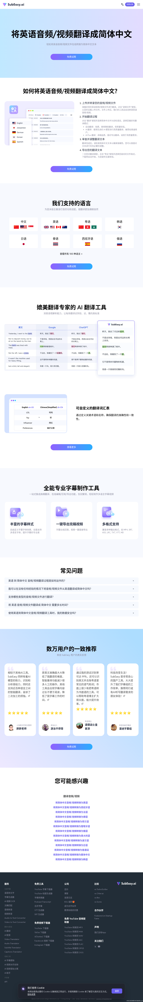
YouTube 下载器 (41, 928)
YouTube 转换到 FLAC (73, 944)
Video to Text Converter (15, 922)
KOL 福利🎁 (69, 902)
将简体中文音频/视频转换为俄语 (71, 831)
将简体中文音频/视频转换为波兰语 (71, 840)
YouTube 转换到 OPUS (74, 948)
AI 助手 (7, 973)
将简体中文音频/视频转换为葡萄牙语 (71, 826)
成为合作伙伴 (70, 906)
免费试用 (130, 4)
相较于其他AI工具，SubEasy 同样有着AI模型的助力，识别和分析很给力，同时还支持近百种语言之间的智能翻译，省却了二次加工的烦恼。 (19, 684)
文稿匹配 (8, 905)
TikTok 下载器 (40, 932)
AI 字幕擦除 (9, 960)
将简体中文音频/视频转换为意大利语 (71, 835)
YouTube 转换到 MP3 (73, 927)
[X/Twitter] (95, 947)
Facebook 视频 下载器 (44, 941)
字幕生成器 (9, 897)
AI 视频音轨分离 (11, 968)
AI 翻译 (7, 931)
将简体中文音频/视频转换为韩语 (71, 859)
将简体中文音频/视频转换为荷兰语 (71, 821)
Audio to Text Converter (15, 918)
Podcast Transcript (42, 902)
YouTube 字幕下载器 (43, 889)
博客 (66, 893)
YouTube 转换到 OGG (74, 952)
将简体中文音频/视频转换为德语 (71, 816)
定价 (66, 889)
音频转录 (8, 909)
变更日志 (68, 897)
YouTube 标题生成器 (43, 893)
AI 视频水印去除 (11, 964)
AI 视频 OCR (9, 901)
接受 (117, 991)
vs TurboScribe (101, 889)
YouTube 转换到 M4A (73, 931)
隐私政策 (31, 994)
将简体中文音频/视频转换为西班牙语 (71, 807)
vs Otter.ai (98, 893)
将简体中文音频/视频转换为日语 (71, 845)
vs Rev (97, 897)
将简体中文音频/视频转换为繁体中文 (71, 854)
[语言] (122, 4)
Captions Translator (13, 952)
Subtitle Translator (12, 947)
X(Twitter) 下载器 (41, 936)
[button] (122, 4)
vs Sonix (98, 902)
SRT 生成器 (39, 914)
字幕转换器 (39, 897)
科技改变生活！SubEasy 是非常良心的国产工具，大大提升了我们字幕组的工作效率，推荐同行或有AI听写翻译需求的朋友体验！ (121, 684)
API (5, 981)
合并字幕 (38, 906)
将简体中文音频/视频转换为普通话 (71, 850)
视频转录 (8, 914)
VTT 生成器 (39, 910)
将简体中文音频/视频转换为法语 (71, 812)
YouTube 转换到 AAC (73, 940)
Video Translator (11, 939)
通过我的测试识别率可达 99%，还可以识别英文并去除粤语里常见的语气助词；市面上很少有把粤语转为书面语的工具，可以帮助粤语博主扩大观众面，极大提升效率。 (87, 688)
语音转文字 (9, 893)
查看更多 (71, 447)
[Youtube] (99, 947)
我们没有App (100, 932)
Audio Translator (11, 943)
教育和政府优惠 (71, 910)
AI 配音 (7, 935)
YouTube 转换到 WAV (73, 936)
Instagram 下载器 (42, 945)
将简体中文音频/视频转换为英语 (71, 802)
